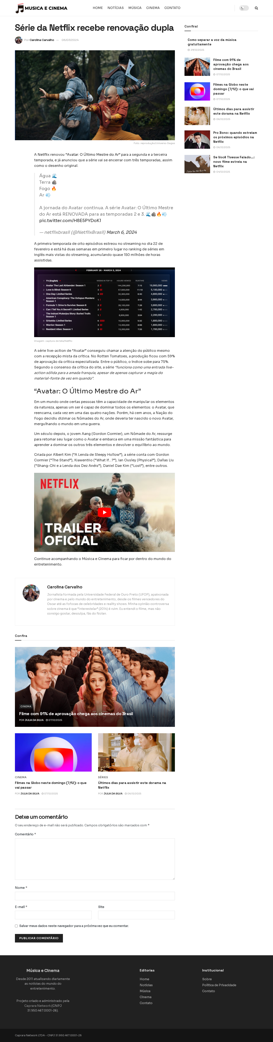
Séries (103, 777)
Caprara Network (37, 1006)
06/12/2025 (134, 793)
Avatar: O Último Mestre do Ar (93, 154)
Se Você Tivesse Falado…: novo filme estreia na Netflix (234, 161)
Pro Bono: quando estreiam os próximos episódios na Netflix (235, 137)
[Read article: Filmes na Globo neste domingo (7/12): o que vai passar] (53, 752)
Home (98, 8)
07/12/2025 (55, 720)
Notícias (115, 8)
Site (101, 907)
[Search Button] (256, 8)
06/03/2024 (70, 40)
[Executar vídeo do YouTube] (104, 512)
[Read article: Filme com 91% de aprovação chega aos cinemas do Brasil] (95, 687)
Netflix (43, 154)
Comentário (25, 834)
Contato (172, 8)
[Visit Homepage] (41, 8)
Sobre (207, 979)
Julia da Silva (34, 720)
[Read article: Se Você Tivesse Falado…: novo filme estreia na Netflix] (197, 164)
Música (135, 8)
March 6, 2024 (121, 232)
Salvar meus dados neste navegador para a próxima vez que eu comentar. (74, 926)
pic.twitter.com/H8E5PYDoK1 (70, 220)
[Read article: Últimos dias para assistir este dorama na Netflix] (136, 752)
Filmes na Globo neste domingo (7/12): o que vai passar (233, 88)
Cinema (153, 8)
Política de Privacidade (219, 985)
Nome (21, 888)
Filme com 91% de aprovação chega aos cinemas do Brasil (76, 713)
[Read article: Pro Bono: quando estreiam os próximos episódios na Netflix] (197, 139)
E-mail (21, 907)
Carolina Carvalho (42, 40)
